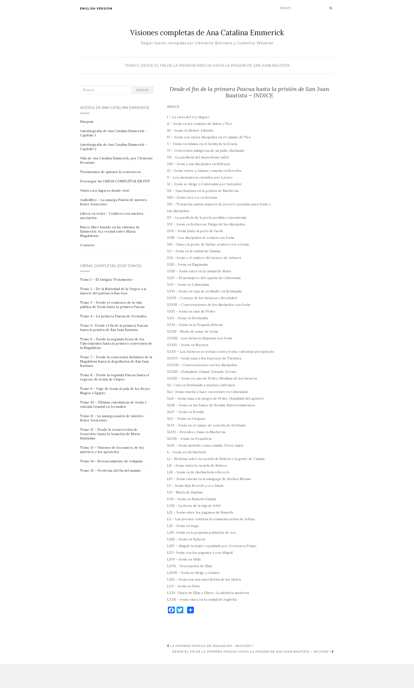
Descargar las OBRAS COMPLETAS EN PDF (115, 181)
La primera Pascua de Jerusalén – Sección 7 (211, 646)
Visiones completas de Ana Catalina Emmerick (207, 32)
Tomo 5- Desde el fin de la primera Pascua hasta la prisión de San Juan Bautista (207, 65)
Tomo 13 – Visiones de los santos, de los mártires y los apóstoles (112, 449)
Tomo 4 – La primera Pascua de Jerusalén (113, 316)
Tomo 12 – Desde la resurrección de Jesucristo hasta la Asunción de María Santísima (110, 433)
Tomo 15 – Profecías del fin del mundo (110, 470)
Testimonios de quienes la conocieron (110, 172)
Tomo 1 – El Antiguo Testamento (106, 279)
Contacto (87, 245)
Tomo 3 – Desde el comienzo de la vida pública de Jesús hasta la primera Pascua (112, 304)
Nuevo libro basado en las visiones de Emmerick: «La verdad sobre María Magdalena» (110, 231)
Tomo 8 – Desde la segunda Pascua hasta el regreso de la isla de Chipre (114, 377)
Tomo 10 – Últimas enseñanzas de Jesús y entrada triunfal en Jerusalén (113, 404)
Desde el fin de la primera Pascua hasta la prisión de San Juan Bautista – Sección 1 (252, 651)
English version (96, 8)
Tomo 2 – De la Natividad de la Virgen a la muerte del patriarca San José (113, 291)
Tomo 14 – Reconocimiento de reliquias (111, 461)
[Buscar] (331, 8)
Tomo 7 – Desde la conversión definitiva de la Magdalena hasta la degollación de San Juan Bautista (116, 361)
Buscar (142, 90)
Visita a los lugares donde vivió (104, 190)
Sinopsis (86, 121)
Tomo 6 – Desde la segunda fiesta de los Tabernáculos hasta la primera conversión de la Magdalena (116, 343)
